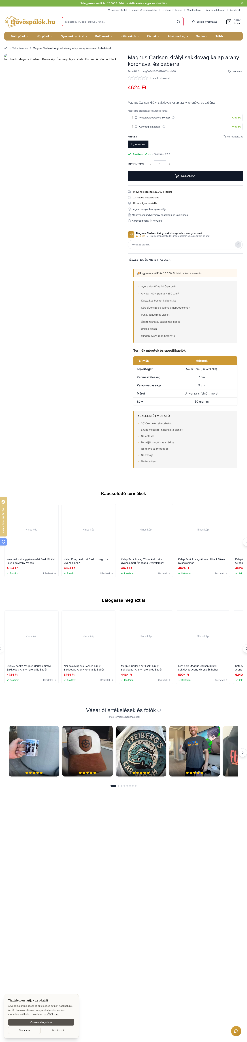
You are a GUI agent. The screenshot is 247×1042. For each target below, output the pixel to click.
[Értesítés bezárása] (242, 3)
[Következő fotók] (242, 752)
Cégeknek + (236, 10)
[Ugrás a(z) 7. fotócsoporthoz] (133, 786)
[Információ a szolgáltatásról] (173, 117)
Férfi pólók (18, 36)
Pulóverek (102, 36)
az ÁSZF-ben (51, 1014)
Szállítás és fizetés (172, 10)
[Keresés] (178, 22)
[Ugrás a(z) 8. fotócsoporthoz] (136, 786)
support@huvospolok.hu (144, 10)
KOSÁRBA (188, 175)
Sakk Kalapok (20, 48)
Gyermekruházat (72, 36)
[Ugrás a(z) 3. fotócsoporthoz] (121, 786)
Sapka (200, 36)
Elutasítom (24, 1030)
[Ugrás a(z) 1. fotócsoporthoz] (113, 786)
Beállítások (58, 1030)
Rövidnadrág (176, 36)
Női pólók (43, 36)
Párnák (152, 36)
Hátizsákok (128, 36)
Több (219, 36)
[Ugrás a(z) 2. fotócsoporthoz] (118, 786)
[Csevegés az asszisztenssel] (236, 1031)
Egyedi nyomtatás (207, 21)
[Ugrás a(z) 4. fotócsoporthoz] (124, 786)
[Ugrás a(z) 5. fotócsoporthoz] (127, 786)
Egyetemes (138, 144)
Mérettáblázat (194, 10)
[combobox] (122, 21)
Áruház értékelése (215, 10)
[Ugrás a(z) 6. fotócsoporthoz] (130, 786)
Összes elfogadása (41, 1022)
